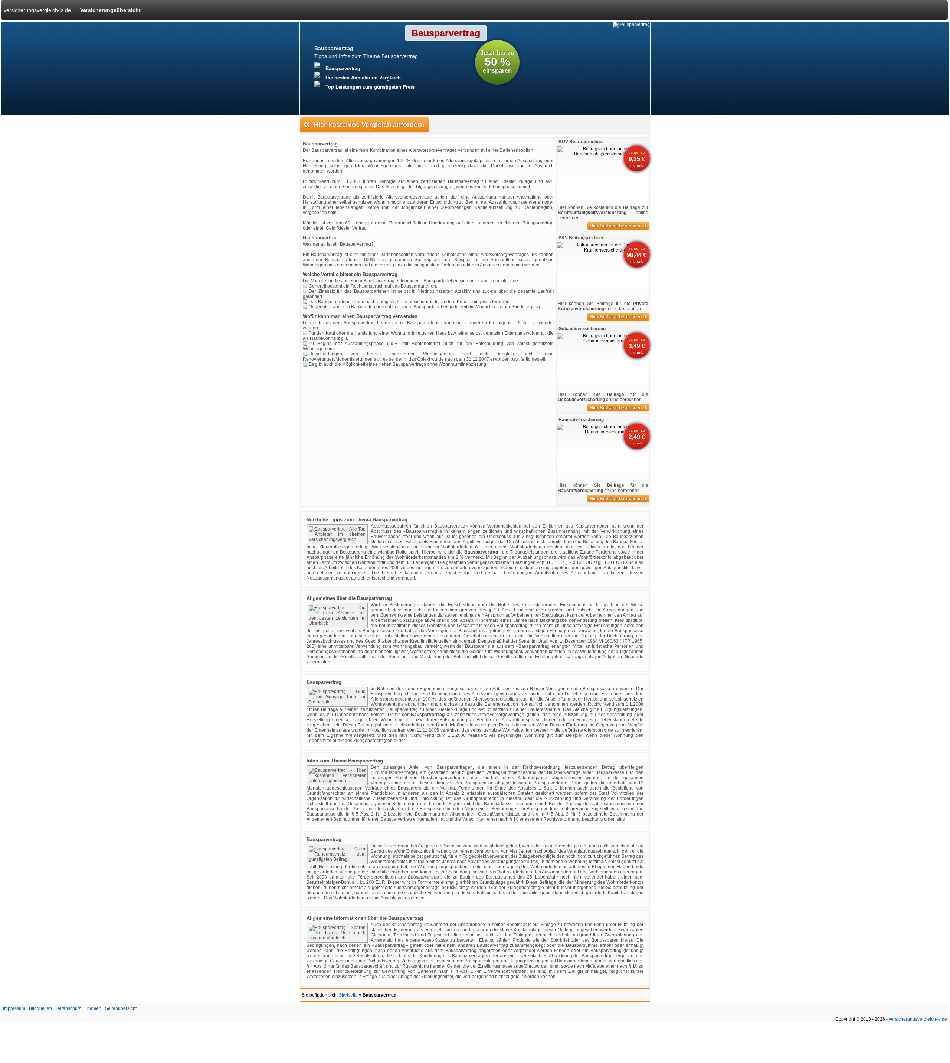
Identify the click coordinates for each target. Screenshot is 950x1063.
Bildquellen (40, 1008)
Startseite (348, 995)
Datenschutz (68, 1008)
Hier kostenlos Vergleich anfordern (363, 124)
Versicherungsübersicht (110, 10)
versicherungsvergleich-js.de (37, 10)
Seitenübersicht (121, 1008)
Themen (93, 1008)
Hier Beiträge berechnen (618, 226)
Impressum (14, 1008)
